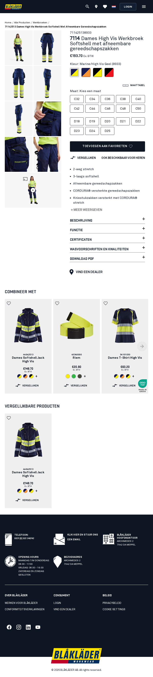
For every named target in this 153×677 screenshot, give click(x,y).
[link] (28, 346)
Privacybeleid (112, 603)
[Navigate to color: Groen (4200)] (74, 376)
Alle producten (22, 23)
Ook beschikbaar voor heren (123, 158)
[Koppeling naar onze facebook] (9, 627)
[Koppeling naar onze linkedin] (28, 627)
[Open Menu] (143, 6)
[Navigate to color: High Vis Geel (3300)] (68, 376)
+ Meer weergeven (86, 209)
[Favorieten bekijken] (105, 6)
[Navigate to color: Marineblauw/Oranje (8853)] (122, 376)
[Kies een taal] (113, 6)
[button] (33, 190)
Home (8, 23)
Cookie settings (114, 609)
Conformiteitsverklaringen (24, 609)
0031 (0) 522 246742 (24, 538)
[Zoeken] (87, 6)
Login (128, 7)
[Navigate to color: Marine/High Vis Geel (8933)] (19, 376)
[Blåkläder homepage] (13, 6)
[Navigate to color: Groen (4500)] (79, 376)
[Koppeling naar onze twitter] (18, 627)
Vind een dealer (89, 272)
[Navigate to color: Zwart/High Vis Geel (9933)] (31, 376)
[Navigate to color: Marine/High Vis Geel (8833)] (116, 376)
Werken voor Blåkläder (21, 603)
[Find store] (96, 7)
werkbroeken (40, 23)
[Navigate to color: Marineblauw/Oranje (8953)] (25, 376)
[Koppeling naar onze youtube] (37, 627)
